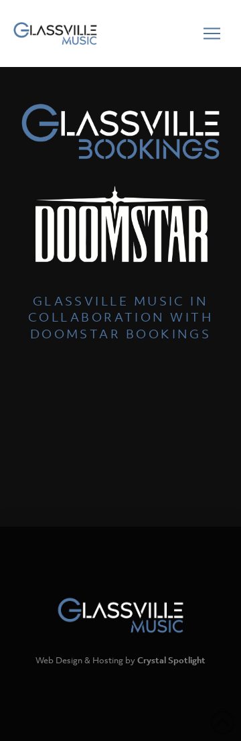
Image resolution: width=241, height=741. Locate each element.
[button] (211, 33)
